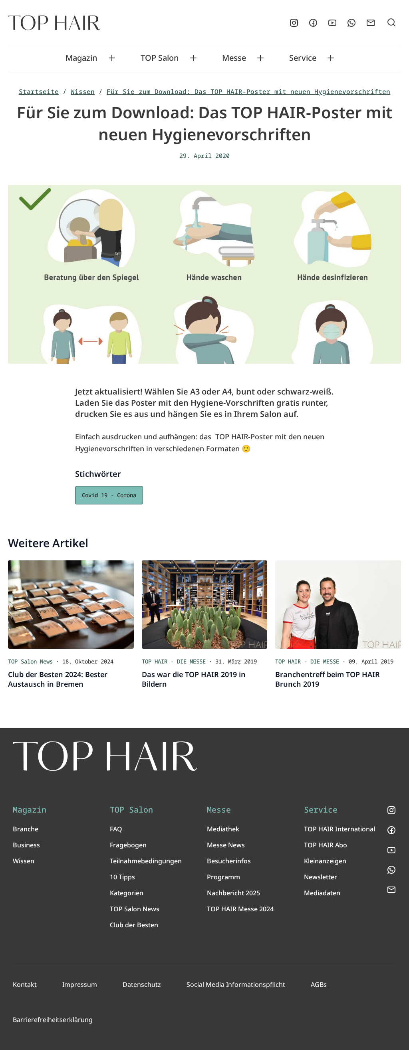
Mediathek (223, 829)
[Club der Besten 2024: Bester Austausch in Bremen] (71, 604)
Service (302, 58)
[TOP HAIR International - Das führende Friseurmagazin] (105, 756)
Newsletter (320, 877)
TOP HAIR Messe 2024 (240, 909)
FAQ (116, 829)
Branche (25, 829)
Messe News (226, 845)
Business (26, 845)
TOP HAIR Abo (325, 845)
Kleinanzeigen (325, 861)
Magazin (81, 58)
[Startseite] (54, 22)
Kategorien (126, 893)
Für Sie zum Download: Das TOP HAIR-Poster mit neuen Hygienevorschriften (248, 91)
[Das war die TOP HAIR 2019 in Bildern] (205, 604)
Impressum (79, 984)
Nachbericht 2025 (233, 893)
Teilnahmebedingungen (146, 861)
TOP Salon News (134, 909)
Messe (234, 58)
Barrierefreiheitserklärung (53, 1019)
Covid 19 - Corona (109, 495)
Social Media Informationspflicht (236, 984)
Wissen (83, 91)
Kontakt (25, 984)
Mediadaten (322, 893)
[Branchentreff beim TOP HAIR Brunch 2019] (338, 604)
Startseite (39, 91)
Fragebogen (128, 845)
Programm (223, 877)
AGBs (319, 984)
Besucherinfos (229, 861)
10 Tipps (122, 877)
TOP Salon (160, 58)
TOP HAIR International (339, 829)
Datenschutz (142, 984)
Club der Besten (134, 924)
